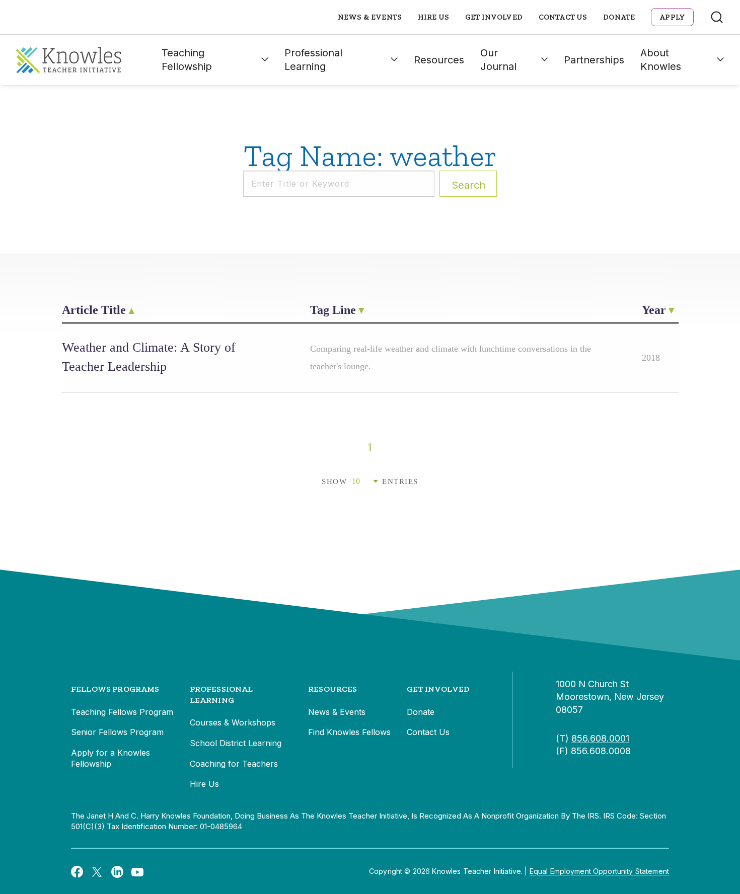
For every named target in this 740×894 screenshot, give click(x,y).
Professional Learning (313, 59)
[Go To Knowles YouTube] (137, 871)
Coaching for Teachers (234, 764)
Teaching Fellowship (187, 59)
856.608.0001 (600, 738)
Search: (468, 185)
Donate (619, 17)
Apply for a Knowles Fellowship (110, 758)
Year (654, 309)
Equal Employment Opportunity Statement (599, 871)
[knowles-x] (97, 871)
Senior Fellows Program (117, 732)
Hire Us (433, 17)
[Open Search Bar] (717, 17)
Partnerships (594, 60)
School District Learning (235, 743)
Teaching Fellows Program (122, 712)
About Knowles (660, 59)
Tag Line (333, 309)
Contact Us (563, 17)
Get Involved (494, 17)
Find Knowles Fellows (349, 732)
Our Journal (498, 59)
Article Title (94, 309)
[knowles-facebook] (77, 871)
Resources (439, 60)
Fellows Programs (115, 689)
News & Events (370, 17)
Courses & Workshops (232, 722)
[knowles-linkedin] (117, 871)
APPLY (672, 17)
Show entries (370, 481)
